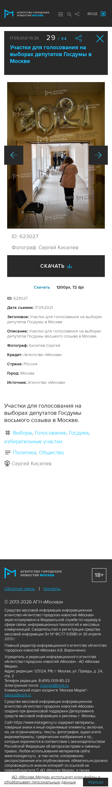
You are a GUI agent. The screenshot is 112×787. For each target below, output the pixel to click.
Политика (24, 452)
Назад (13, 155)
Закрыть (100, 39)
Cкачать (42, 287)
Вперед (98, 155)
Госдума (79, 432)
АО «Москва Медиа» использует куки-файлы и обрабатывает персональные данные (52, 779)
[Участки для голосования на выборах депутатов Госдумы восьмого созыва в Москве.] (56, 155)
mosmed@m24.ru (54, 685)
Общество (51, 452)
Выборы (22, 432)
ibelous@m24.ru (17, 695)
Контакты (52, 588)
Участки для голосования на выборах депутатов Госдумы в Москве (51, 54)
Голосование (50, 432)
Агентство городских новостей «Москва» (26, 14)
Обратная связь (19, 588)
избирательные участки (33, 441)
